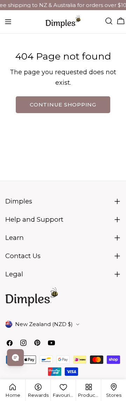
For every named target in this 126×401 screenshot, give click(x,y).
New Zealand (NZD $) (44, 324)
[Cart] (121, 21)
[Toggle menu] (8, 22)
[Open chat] (15, 357)
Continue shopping (63, 104)
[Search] (109, 21)
